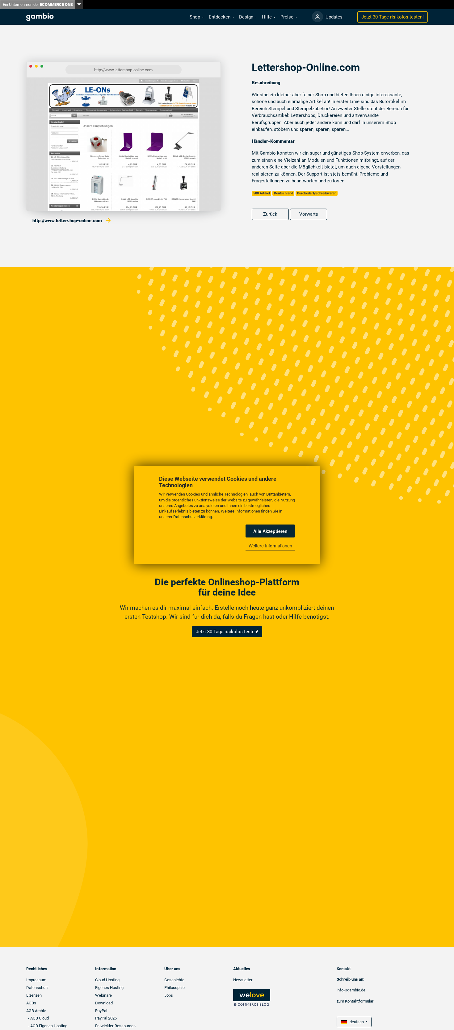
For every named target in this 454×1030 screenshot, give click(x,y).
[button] (196, 17)
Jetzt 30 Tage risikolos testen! (227, 631)
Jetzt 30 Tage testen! (392, 17)
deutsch (356, 1022)
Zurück (270, 214)
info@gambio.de (351, 990)
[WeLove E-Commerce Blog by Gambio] (251, 997)
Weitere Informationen (270, 545)
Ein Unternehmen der (38, 4)
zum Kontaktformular (355, 1001)
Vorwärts (308, 214)
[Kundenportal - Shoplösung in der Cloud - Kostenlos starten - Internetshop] (317, 16)
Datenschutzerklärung (192, 516)
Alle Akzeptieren (270, 531)
